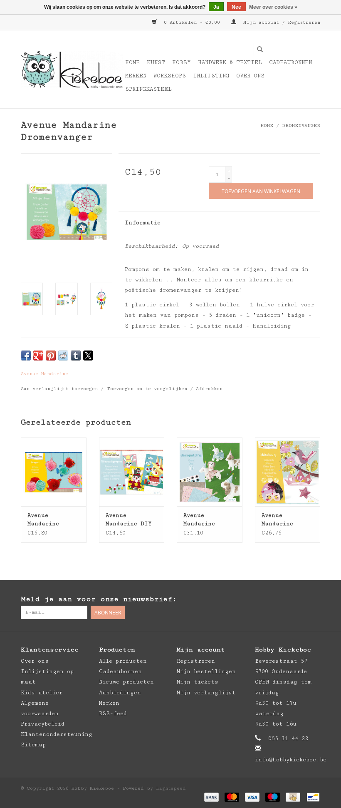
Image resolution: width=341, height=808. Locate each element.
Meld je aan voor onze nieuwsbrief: (99, 599)
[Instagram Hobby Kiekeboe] (313, 599)
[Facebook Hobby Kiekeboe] (280, 599)
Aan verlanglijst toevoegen (61, 388)
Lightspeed (171, 788)
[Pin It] (51, 355)
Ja (216, 7)
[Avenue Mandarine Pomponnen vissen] (53, 472)
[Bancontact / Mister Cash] (311, 797)
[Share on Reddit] (63, 355)
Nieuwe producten (126, 682)
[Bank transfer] (211, 797)
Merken (135, 75)
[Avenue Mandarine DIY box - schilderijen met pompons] (132, 472)
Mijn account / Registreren (280, 22)
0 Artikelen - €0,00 (192, 22)
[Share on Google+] (38, 355)
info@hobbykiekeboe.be (290, 759)
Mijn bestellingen (206, 671)
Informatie (143, 222)
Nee (236, 7)
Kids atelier (41, 692)
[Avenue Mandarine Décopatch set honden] (209, 472)
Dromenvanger (301, 125)
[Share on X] (88, 355)
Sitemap (33, 744)
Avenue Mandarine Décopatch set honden (206, 520)
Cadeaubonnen (290, 62)
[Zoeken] (260, 49)
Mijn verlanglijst (206, 692)
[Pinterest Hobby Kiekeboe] (297, 599)
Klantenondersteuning (56, 734)
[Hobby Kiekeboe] (72, 69)
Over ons (250, 75)
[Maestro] (272, 797)
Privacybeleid (42, 724)
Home (132, 62)
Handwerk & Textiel (230, 62)
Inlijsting (211, 75)
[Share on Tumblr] (76, 355)
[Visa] (252, 797)
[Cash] (293, 797)
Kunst (156, 62)
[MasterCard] (232, 797)
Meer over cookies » (273, 7)
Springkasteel (148, 89)
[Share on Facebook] (26, 355)
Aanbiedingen (120, 692)
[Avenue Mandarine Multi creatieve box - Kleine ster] (288, 472)
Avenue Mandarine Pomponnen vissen (43, 520)
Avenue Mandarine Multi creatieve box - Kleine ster (287, 520)
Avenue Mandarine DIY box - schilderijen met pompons (129, 520)
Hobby (181, 62)
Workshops (169, 75)
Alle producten (123, 661)
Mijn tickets (197, 682)
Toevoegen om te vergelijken (148, 388)
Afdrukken (209, 388)
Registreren (196, 661)
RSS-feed (113, 713)
